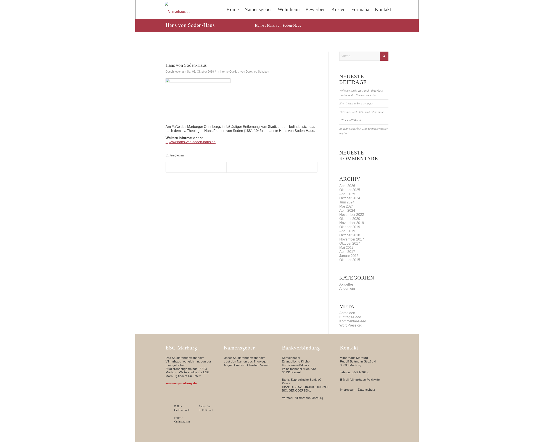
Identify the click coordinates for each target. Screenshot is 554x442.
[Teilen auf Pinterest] (272, 167)
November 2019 (351, 223)
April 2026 (347, 186)
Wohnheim (289, 9)
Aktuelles (346, 284)
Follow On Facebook (182, 408)
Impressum (347, 389)
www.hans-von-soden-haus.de (192, 142)
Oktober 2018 (349, 235)
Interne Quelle (228, 71)
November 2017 (351, 239)
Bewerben (315, 9)
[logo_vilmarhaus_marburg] (194, 11)
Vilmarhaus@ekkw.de (365, 379)
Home (232, 9)
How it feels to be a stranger (355, 103)
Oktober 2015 (349, 260)
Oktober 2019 (349, 227)
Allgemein (347, 288)
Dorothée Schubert (257, 71)
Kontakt (383, 9)
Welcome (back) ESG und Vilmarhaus (361, 112)
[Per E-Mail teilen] (302, 167)
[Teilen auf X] (211, 167)
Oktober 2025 (349, 190)
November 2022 (351, 214)
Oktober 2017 (349, 243)
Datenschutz (366, 389)
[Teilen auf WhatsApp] (242, 167)
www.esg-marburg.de (181, 383)
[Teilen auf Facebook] (181, 167)
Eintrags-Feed (350, 317)
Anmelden (347, 313)
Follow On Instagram (182, 419)
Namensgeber (258, 9)
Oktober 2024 (349, 198)
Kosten (338, 9)
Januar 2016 (349, 256)
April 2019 (347, 231)
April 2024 (347, 210)
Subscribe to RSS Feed (206, 408)
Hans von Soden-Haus (190, 25)
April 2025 (347, 194)
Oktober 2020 (349, 219)
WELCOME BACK (350, 120)
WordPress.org (350, 325)
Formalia (360, 9)
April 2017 (347, 252)
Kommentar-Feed (352, 321)
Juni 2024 (346, 202)
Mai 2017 (346, 247)
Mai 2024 (346, 206)
